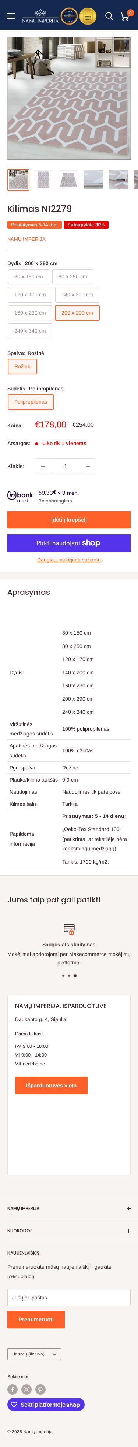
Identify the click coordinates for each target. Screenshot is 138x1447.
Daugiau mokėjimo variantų (69, 560)
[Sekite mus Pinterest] (40, 1389)
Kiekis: (15, 466)
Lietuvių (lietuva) (28, 1354)
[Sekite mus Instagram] (26, 1389)
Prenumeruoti (36, 1319)
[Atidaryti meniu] (11, 16)
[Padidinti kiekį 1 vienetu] (88, 466)
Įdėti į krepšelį (69, 519)
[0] (124, 16)
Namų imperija (26, 239)
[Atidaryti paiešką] (109, 16)
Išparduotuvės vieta (51, 1085)
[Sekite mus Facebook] (12, 1389)
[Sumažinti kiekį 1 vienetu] (43, 466)
